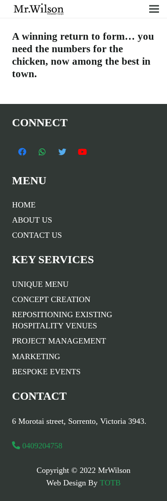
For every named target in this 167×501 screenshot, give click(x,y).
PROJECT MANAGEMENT (59, 340)
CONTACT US (37, 235)
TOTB (109, 482)
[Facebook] (22, 152)
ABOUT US (32, 219)
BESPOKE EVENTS (46, 371)
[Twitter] (62, 152)
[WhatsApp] (42, 152)
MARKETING (36, 356)
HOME (24, 204)
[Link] (41, 9)
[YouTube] (82, 152)
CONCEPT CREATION (51, 299)
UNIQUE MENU (40, 284)
